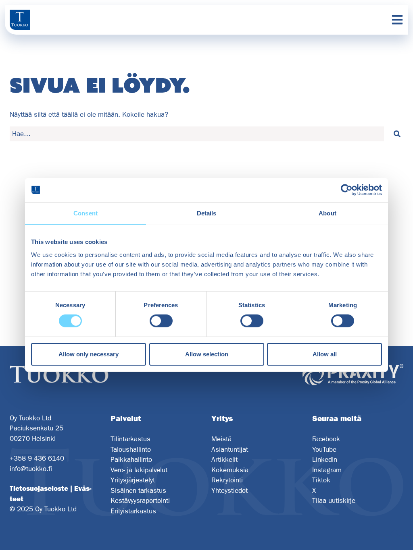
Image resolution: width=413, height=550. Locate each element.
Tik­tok (321, 480)
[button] (396, 134)
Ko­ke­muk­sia (229, 470)
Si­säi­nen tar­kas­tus (138, 490)
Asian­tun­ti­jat (229, 449)
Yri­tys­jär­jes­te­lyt (133, 480)
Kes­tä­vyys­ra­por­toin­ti (140, 500)
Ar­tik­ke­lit (224, 459)
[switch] (161, 320)
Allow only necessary (88, 354)
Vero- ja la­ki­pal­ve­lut (139, 470)
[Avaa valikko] (397, 20)
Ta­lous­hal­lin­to (131, 449)
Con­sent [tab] (85, 213)
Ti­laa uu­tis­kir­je (333, 500)
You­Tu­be (324, 449)
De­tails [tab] (207, 213)
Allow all (325, 354)
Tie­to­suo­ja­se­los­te (39, 488)
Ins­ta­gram (327, 470)
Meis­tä (221, 439)
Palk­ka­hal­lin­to (131, 459)
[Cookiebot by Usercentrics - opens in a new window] (346, 190)
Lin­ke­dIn (324, 459)
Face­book (326, 439)
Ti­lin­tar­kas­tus (130, 439)
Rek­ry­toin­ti (227, 480)
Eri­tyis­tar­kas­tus (133, 511)
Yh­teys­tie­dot (229, 490)
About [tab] (327, 213)
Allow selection (206, 354)
